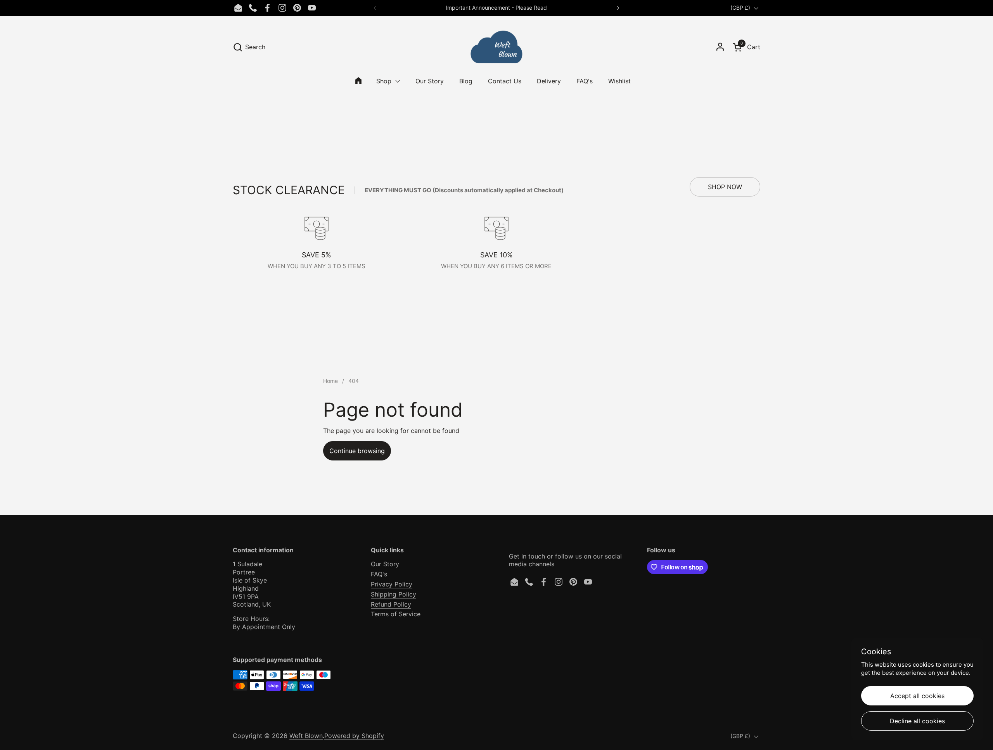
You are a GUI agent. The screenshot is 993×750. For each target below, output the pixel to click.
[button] (249, 47)
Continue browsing (357, 451)
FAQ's (379, 574)
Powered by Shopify (354, 736)
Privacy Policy (391, 584)
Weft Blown (306, 736)
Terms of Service (395, 614)
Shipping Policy (393, 594)
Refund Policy (391, 604)
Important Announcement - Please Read (496, 7)
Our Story (385, 564)
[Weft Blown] (496, 47)
